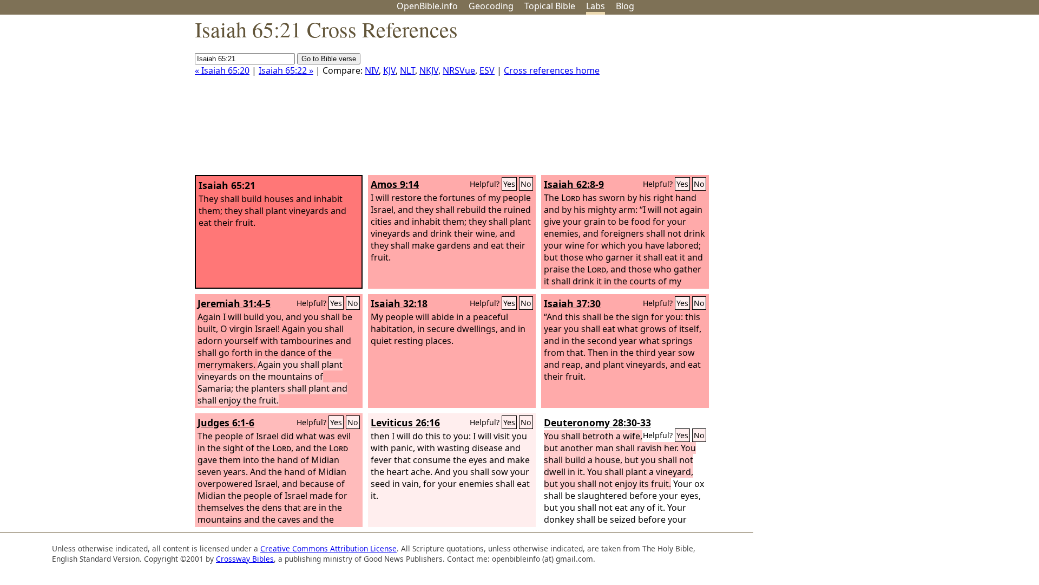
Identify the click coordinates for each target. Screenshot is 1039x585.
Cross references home (552, 70)
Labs (595, 6)
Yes (509, 184)
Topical (549, 6)
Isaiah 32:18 (399, 303)
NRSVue (459, 70)
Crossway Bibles (245, 559)
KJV (389, 70)
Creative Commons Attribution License (328, 548)
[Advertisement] (930, 99)
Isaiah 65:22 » (286, 70)
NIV (372, 70)
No (526, 184)
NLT (407, 70)
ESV (487, 70)
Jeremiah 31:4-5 (234, 303)
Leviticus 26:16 (405, 422)
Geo (491, 6)
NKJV (428, 70)
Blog (625, 6)
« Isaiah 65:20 (222, 70)
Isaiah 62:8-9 (574, 184)
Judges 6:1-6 (226, 422)
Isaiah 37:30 (572, 303)
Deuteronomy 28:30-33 (597, 422)
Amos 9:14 (395, 184)
